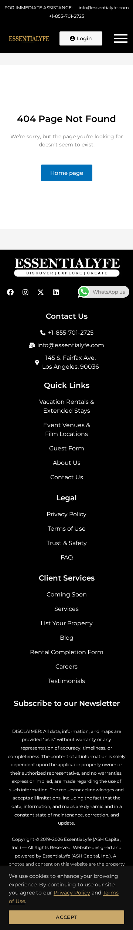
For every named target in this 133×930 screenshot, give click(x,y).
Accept (66, 917)
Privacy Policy (72, 892)
